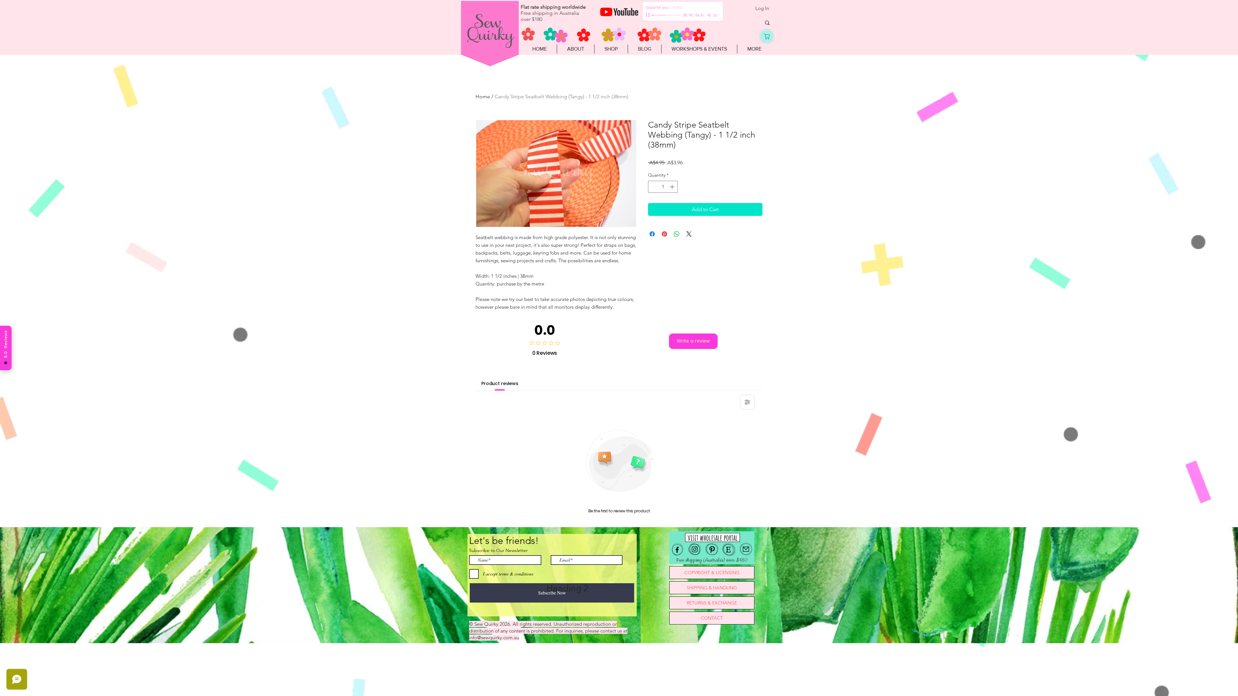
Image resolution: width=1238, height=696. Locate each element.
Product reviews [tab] (499, 383)
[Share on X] (689, 234)
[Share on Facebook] (652, 234)
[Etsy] (728, 549)
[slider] (716, 15)
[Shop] (766, 36)
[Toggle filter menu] (747, 402)
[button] (611, 48)
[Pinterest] (711, 549)
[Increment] (673, 186)
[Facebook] (677, 549)
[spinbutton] (663, 186)
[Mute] (709, 15)
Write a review (693, 341)
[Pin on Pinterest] (664, 234)
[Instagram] (694, 549)
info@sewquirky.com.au (494, 637)
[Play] (648, 15)
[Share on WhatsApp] (677, 234)
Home (483, 96)
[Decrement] (653, 186)
